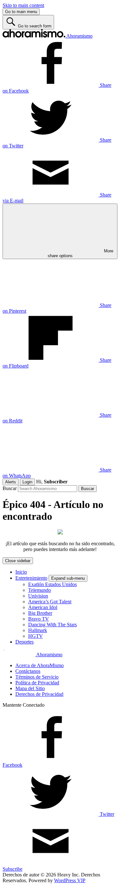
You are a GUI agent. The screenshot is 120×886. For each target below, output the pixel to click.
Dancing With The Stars (52, 624)
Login (27, 482)
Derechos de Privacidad (39, 694)
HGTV (35, 636)
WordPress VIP (69, 880)
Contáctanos (27, 671)
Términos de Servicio (37, 677)
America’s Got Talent (49, 601)
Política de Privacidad (37, 682)
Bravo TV (38, 619)
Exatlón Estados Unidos (52, 584)
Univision (38, 596)
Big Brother (40, 613)
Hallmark (37, 630)
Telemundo (39, 590)
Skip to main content (23, 5)
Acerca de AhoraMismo (39, 665)
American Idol (42, 607)
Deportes (24, 641)
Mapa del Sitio (30, 688)
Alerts (10, 482)
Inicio (21, 572)
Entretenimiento (31, 578)
